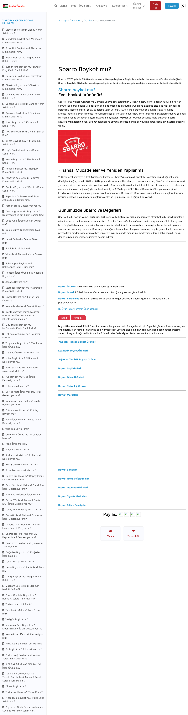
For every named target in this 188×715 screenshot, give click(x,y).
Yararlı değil (133, 536)
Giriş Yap (155, 6)
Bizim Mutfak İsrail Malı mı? (20, 470)
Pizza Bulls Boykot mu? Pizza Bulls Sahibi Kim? (23, 699)
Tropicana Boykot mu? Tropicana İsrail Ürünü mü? (22, 345)
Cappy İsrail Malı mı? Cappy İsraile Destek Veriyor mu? (23, 478)
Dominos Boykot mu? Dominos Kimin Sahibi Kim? (21, 115)
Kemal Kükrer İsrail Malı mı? (20, 561)
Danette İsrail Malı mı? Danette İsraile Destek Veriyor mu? (21, 526)
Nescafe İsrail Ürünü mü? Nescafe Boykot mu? (22, 274)
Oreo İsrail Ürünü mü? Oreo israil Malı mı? (21, 436)
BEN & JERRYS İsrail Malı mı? (21, 464)
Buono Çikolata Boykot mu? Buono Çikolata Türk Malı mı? (19, 597)
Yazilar (88, 20)
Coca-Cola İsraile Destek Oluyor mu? (21, 222)
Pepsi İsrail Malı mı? (16, 443)
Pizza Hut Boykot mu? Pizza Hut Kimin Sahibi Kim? (22, 50)
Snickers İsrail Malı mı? (18, 449)
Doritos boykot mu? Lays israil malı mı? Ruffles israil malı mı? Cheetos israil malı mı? (20, 315)
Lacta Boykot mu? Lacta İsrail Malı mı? (23, 569)
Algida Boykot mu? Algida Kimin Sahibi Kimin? (21, 59)
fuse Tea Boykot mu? (17, 428)
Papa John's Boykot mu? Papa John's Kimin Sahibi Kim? (20, 198)
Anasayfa (63, 20)
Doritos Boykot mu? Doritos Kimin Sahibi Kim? (22, 189)
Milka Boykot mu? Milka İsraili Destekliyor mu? (20, 360)
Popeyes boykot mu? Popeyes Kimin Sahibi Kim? (20, 179)
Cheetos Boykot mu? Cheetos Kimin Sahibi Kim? (20, 87)
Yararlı (110, 536)
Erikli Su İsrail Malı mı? (17, 248)
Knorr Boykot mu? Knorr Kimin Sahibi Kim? (20, 124)
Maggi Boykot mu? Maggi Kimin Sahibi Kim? (21, 578)
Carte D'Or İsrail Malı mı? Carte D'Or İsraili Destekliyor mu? (21, 502)
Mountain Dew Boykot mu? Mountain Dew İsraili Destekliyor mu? (22, 627)
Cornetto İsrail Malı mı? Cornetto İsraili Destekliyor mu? (22, 517)
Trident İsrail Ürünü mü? (18, 604)
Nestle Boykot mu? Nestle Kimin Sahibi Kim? (21, 161)
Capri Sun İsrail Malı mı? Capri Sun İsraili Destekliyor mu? (23, 487)
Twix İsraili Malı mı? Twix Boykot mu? (21, 612)
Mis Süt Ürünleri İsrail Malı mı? (22, 352)
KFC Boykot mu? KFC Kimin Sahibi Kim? (23, 133)
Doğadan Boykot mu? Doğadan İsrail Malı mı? (21, 554)
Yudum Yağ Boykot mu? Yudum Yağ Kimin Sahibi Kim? (21, 657)
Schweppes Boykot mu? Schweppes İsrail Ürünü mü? (18, 265)
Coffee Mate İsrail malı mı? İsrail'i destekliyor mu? (22, 393)
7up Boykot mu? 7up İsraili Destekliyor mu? (18, 378)
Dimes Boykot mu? (15, 686)
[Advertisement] (122, 45)
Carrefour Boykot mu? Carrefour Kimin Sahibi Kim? (22, 78)
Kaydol (172, 5)
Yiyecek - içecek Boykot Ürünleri (17, 22)
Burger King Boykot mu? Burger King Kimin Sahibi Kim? (21, 68)
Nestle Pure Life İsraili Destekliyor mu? (22, 636)
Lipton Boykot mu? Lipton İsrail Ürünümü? (21, 298)
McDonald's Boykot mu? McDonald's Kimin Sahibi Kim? (19, 326)
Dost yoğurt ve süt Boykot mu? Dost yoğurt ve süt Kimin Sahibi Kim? (23, 213)
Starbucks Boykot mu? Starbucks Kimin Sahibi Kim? (22, 289)
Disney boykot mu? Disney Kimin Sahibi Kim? (22, 31)
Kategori (76, 20)
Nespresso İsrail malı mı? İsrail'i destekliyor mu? (21, 403)
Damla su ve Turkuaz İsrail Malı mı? (21, 231)
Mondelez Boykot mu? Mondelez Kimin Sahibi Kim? (22, 40)
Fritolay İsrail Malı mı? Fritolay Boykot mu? (20, 412)
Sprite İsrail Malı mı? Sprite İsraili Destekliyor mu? (22, 457)
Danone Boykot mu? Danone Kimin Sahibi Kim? (23, 105)
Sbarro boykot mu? (76, 89)
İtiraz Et (78, 317)
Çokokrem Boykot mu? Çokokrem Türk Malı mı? (22, 545)
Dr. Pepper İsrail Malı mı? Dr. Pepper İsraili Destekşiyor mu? (19, 535)
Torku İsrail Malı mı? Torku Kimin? (24, 692)
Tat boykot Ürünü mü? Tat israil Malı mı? (21, 336)
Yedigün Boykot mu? (16, 619)
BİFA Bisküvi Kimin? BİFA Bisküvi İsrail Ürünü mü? (21, 666)
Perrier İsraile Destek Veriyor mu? (23, 205)
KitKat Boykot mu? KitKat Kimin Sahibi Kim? (21, 142)
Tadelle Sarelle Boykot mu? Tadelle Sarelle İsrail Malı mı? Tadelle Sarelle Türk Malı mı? (22, 677)
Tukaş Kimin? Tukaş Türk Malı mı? (24, 509)
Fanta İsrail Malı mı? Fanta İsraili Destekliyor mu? (21, 421)
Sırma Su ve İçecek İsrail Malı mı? (23, 494)
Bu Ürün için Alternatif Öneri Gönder (78, 308)
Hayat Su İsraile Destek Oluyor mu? (20, 241)
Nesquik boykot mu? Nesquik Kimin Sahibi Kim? (20, 170)
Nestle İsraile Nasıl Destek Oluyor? (24, 306)
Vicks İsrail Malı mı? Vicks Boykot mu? (22, 256)
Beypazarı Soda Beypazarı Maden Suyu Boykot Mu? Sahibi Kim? (22, 709)
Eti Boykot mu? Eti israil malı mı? (23, 649)
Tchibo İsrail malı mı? (17, 386)
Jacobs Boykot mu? (16, 281)
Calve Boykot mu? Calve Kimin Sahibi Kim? (21, 96)
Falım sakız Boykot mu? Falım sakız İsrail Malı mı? (20, 369)
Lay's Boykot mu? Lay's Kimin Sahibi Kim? (20, 152)
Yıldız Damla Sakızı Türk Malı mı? (23, 643)
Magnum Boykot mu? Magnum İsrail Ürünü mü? (20, 587)
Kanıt (64, 317)
